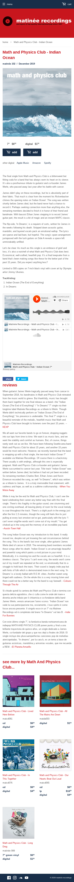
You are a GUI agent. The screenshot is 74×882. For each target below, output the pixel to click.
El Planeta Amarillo (21, 647)
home (5, 42)
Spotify (47, 163)
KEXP (6, 427)
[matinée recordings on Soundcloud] (20, 878)
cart (69, 4)
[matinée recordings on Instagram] (15, 878)
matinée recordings (63, 878)
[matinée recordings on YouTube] (26, 878)
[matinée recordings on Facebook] (9, 878)
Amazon (36, 163)
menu (9, 4)
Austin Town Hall (12, 528)
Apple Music (23, 163)
